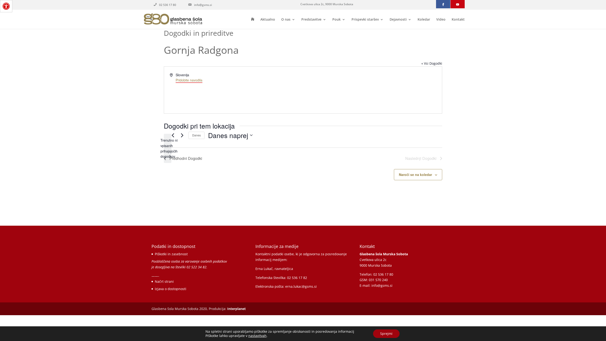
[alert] (167, 148)
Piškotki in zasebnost (171, 254)
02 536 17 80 (167, 5)
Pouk (336, 20)
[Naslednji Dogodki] (182, 135)
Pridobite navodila (189, 80)
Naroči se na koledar (415, 174)
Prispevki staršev (365, 20)
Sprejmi (386, 333)
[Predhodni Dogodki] (173, 135)
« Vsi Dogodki (431, 63)
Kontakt (458, 20)
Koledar (424, 20)
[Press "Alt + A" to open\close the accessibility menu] (6, 6)
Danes (196, 135)
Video (441, 20)
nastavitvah (257, 336)
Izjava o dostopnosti (170, 289)
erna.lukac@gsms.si (301, 286)
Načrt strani (164, 281)
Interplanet (236, 308)
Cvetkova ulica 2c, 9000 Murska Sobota (326, 4)
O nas (285, 20)
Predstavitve (311, 20)
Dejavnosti (398, 20)
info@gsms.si (203, 5)
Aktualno (267, 20)
